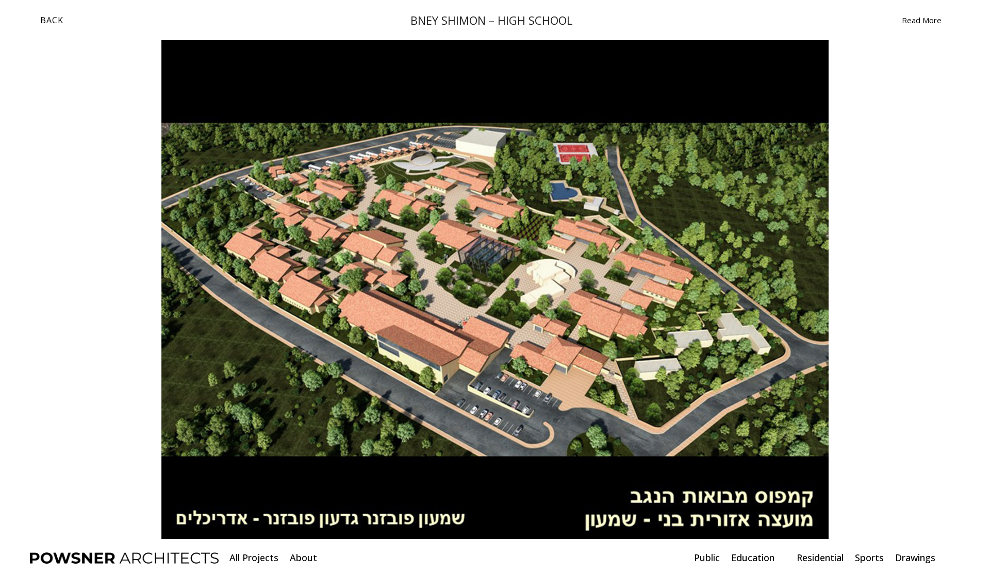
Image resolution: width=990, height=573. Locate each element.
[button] (41, 289)
